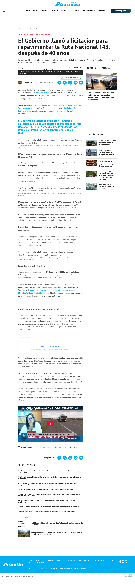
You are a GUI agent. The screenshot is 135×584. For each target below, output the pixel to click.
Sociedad (64, 11)
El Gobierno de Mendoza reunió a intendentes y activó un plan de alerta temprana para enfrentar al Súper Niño (49, 495)
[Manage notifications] (130, 575)
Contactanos (53, 568)
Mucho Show (99, 560)
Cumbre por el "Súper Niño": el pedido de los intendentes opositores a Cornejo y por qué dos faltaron (49, 471)
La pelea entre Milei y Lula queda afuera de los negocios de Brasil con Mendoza (46, 511)
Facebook (29, 568)
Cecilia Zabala (29, 82)
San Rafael (68, 108)
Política (36, 11)
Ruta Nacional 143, (43, 93)
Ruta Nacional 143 (34, 447)
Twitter (33, 568)
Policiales (75, 11)
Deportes (101, 11)
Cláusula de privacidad (80, 568)
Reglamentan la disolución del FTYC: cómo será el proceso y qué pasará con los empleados (46, 501)
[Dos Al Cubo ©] (127, 577)
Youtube (38, 568)
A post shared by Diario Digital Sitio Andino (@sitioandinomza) (50, 349)
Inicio (28, 11)
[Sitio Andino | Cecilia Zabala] (20, 83)
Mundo (31, 563)
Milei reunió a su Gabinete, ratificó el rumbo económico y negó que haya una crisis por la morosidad (49, 478)
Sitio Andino (22, 29)
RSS (46, 568)
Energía (55, 11)
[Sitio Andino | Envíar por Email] (76, 83)
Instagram (42, 568)
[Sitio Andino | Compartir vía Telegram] (81, 83)
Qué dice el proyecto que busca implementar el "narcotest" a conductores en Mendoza (48, 506)
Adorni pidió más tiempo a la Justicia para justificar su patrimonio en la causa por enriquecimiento (47, 484)
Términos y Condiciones (65, 568)
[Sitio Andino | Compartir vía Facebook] (59, 83)
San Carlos (57, 447)
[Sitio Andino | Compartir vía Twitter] (65, 83)
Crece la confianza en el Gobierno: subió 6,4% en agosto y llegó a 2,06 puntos (45, 489)
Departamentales (88, 11)
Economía (45, 11)
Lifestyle (111, 560)
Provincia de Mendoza (70, 447)
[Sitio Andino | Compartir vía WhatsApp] (70, 83)
